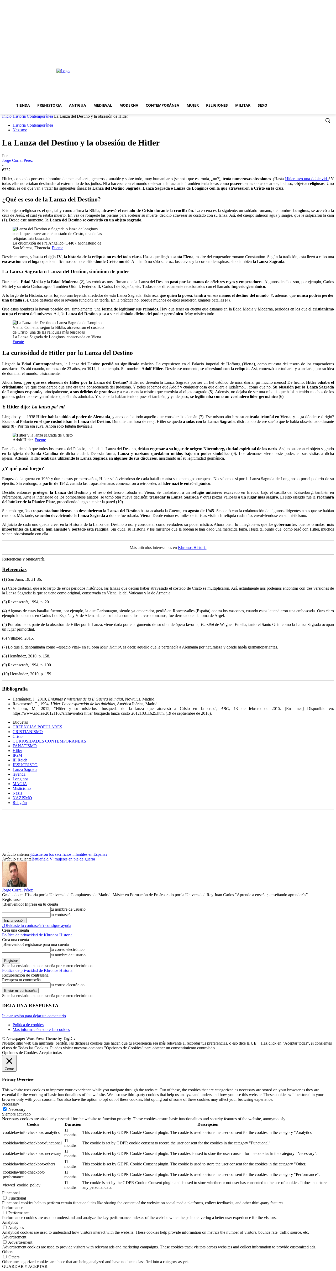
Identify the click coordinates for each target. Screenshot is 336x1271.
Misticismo (22, 788)
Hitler (17, 750)
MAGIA (20, 783)
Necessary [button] (10, 1104)
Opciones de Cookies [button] (20, 1052)
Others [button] (7, 1251)
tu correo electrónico (68, 949)
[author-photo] (14, 885)
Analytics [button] (10, 1222)
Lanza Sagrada (25, 769)
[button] (327, 120)
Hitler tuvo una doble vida (307, 179)
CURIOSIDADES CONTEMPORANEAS (49, 741)
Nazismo (20, 130)
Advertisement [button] (14, 1237)
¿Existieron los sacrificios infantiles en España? (68, 854)
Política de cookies (28, 1025)
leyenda (19, 774)
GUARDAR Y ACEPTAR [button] (25, 1266)
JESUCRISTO (25, 764)
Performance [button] (12, 1207)
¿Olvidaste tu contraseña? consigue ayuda (36, 925)
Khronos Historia (192, 547)
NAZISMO (22, 798)
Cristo (18, 736)
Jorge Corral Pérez (17, 160)
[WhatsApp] (67, 829)
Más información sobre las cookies (41, 1029)
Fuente (57, 248)
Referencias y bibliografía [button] (23, 559)
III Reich (20, 760)
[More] (87, 829)
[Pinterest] (48, 829)
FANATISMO (25, 746)
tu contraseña (61, 914)
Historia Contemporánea (33, 116)
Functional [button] (11, 1193)
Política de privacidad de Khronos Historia (37, 935)
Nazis (17, 793)
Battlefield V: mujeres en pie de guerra (63, 859)
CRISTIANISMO (28, 731)
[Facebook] (10, 829)
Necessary (16, 1109)
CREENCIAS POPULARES (37, 727)
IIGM (17, 755)
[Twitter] (29, 829)
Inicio (7, 116)
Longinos (20, 779)
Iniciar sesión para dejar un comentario (34, 1016)
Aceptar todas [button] (50, 1052)
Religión (20, 802)
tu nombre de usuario (68, 909)
